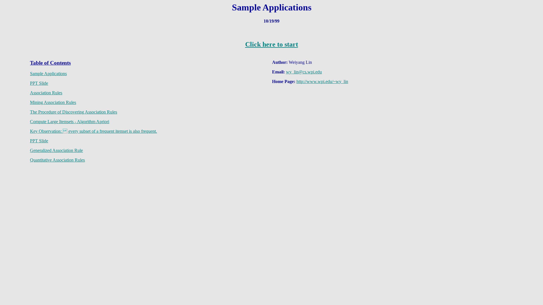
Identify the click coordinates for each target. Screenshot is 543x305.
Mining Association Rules (53, 102)
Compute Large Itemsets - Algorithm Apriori (69, 121)
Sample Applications (48, 73)
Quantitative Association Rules (57, 160)
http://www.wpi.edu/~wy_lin (322, 81)
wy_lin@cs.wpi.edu (304, 71)
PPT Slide (39, 83)
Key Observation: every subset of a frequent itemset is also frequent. (93, 131)
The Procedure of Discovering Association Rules (73, 112)
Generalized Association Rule (56, 150)
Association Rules (46, 92)
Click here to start (271, 44)
